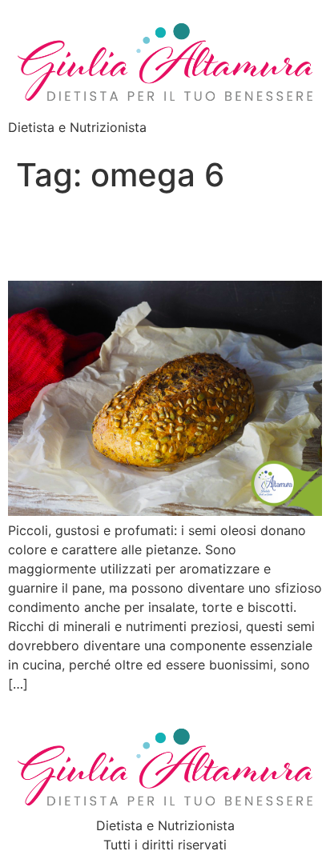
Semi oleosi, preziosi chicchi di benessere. (136, 237)
